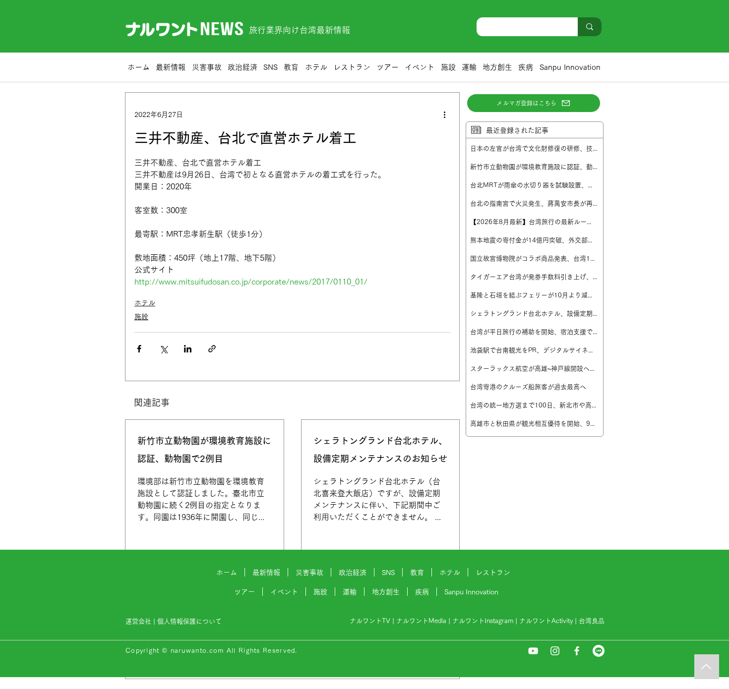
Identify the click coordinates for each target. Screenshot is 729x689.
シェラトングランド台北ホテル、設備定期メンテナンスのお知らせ (380, 449)
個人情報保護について (190, 621)
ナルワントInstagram (482, 621)
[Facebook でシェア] (139, 348)
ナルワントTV (370, 621)
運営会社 (138, 621)
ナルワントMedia (421, 621)
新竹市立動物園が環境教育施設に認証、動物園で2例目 (204, 449)
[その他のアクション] (444, 114)
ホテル (144, 302)
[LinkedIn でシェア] (187, 348)
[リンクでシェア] (212, 348)
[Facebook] (577, 651)
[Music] (706, 666)
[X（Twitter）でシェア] (163, 348)
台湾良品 (592, 621)
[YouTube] (533, 651)
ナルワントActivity (546, 621)
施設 (141, 316)
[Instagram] (555, 651)
